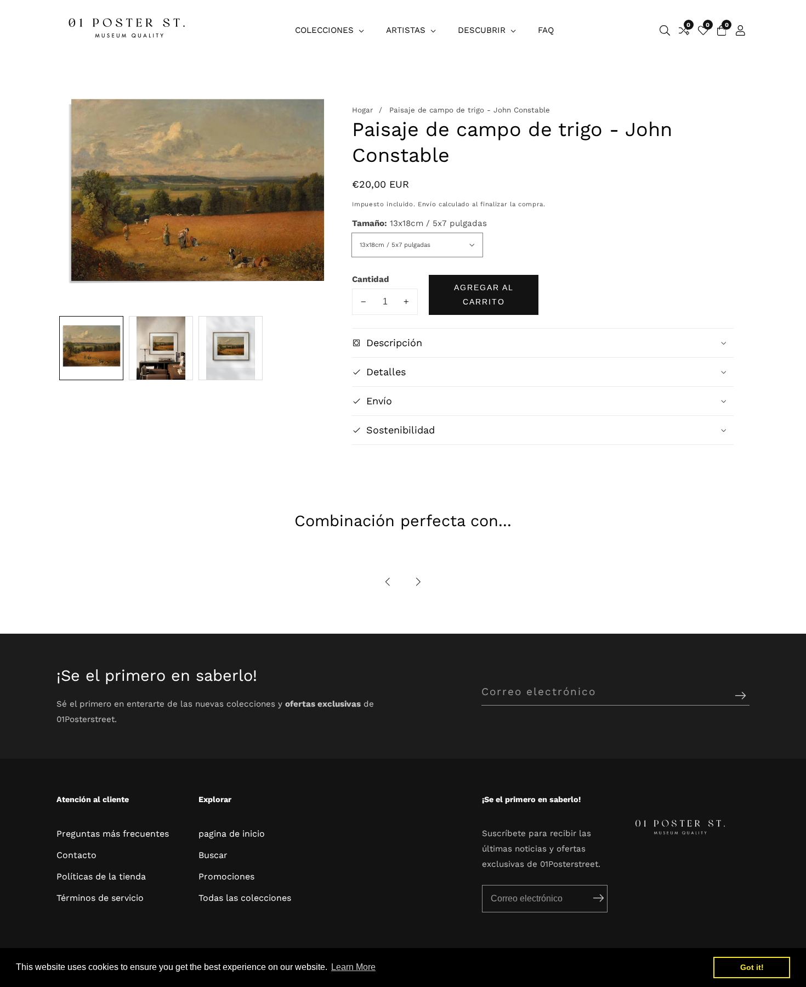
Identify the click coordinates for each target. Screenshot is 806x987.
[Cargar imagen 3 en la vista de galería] (230, 348)
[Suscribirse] (740, 696)
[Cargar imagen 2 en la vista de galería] (161, 348)
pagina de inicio (231, 833)
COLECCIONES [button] (325, 30)
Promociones (226, 876)
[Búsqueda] (664, 30)
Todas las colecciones (244, 898)
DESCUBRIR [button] (483, 30)
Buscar (213, 855)
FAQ (546, 30)
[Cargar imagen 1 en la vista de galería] (91, 348)
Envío (427, 204)
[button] (388, 582)
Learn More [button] (353, 967)
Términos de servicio (100, 898)
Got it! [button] (752, 967)
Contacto (76, 855)
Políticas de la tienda (101, 876)
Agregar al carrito (484, 294)
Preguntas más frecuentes (112, 833)
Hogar (362, 110)
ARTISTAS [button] (407, 30)
